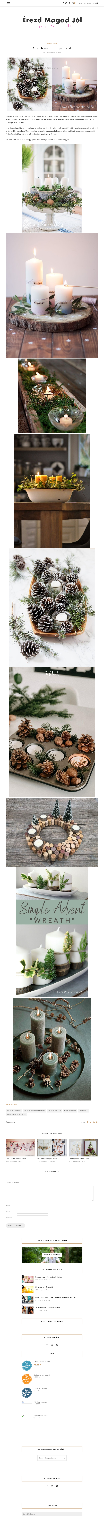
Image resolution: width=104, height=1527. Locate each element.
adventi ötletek (54, 1111)
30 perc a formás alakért (44, 1287)
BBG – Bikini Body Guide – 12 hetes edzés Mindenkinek (55, 1297)
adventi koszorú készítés (34, 1111)
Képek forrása (11, 1104)
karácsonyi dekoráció (16, 1114)
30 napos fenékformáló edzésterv (47, 1307)
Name (8, 1206)
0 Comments (10, 1122)
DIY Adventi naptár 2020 (16, 1159)
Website (9, 1217)
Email (8, 1211)
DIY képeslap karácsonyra (79, 1159)
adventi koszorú (14, 1111)
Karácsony (52, 43)
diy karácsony (70, 1111)
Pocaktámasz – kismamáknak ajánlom (48, 1277)
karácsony (83, 1111)
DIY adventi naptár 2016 (47, 1159)
